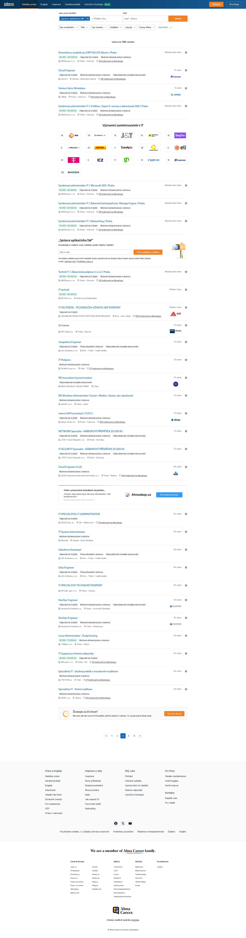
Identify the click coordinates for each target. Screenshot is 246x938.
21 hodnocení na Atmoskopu (110, 522)
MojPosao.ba (140, 871)
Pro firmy (234, 4)
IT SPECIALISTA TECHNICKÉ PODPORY (80, 585)
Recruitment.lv (119, 893)
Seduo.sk (95, 878)
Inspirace (56, 4)
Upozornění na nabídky (136, 785)
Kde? (125, 13)
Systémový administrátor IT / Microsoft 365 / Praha (86, 185)
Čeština (171, 831)
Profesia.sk (74, 871)
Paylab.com (96, 889)
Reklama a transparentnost (150, 831)
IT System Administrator (71, 532)
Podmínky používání (123, 831)
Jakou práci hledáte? (67, 13)
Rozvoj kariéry (92, 790)
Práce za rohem (76, 885)
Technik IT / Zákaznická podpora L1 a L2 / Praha (84, 272)
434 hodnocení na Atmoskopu (134, 475)
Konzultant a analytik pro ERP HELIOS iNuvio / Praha (87, 52)
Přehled (128, 776)
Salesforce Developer (69, 549)
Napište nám (171, 798)
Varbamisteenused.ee (122, 896)
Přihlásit (216, 4)
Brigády (44, 4)
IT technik (63, 289)
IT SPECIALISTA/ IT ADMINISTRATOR (79, 514)
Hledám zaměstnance (175, 776)
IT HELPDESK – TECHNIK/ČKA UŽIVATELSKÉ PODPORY (89, 307)
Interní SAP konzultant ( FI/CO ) (75, 413)
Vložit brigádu (171, 781)
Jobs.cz (73, 867)
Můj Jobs (130, 771)
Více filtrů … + (165, 27)
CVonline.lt (118, 867)
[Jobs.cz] (9, 4)
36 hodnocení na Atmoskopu (111, 61)
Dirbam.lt (117, 878)
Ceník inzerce (171, 785)
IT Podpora (64, 360)
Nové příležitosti (93, 781)
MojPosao (139, 867)
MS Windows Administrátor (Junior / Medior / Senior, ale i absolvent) (95, 395)
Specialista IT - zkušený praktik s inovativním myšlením (88, 671)
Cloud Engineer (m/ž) (70, 467)
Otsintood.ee (119, 885)
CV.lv (116, 871)
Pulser (137, 885)
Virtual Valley (140, 882)
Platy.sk (95, 885)
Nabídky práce (29, 4)
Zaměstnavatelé (72, 4)
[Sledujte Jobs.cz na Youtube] (130, 823)
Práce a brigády (53, 771)
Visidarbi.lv (118, 882)
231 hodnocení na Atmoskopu (98, 698)
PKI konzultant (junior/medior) (75, 377)
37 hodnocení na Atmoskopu (101, 368)
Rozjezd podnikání (94, 785)
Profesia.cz (74, 874)
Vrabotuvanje (140, 874)
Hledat (178, 18)
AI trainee (63, 325)
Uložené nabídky (133, 781)
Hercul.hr (139, 878)
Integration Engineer (69, 342)
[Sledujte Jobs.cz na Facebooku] (115, 823)
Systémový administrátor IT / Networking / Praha (85, 221)
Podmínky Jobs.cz (85, 261)
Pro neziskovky (52, 804)
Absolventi (50, 790)
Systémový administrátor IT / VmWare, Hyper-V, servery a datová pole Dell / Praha (103, 106)
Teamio (95, 871)
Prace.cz (74, 878)
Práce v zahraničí (53, 813)
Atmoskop (74, 889)
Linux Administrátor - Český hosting (77, 635)
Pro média (170, 802)
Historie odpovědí (133, 790)
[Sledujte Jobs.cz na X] (123, 823)
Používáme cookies (69, 831)
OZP (47, 808)
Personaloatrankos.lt (122, 889)
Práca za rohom (76, 882)
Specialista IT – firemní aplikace (75, 689)
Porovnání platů (93, 804)
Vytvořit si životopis (97, 4)
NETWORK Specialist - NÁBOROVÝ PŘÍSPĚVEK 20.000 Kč (90, 431)
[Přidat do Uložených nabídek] (186, 52)
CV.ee (116, 874)
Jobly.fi (159, 867)
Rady (87, 794)
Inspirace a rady (93, 771)
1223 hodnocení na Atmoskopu (148, 316)
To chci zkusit (174, 713)
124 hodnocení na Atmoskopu (103, 97)
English (182, 831)
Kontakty (170, 792)
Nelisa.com (74, 893)
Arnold (94, 867)
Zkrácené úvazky (53, 799)
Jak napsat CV (92, 799)
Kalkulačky (90, 808)
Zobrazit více (70, 261)
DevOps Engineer (68, 600)
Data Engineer (66, 567)
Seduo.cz (96, 874)
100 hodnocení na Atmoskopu (113, 79)
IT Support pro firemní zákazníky (76, 653)
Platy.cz (95, 882)
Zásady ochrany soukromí (96, 831)
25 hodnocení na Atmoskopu (104, 662)
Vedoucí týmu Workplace (71, 88)
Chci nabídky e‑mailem (148, 252)
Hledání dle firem (53, 794)
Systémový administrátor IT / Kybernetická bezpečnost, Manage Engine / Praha (101, 203)
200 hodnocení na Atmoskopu (112, 422)
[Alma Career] (123, 910)
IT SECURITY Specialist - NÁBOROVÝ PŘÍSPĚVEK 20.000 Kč (91, 449)
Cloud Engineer (66, 70)
